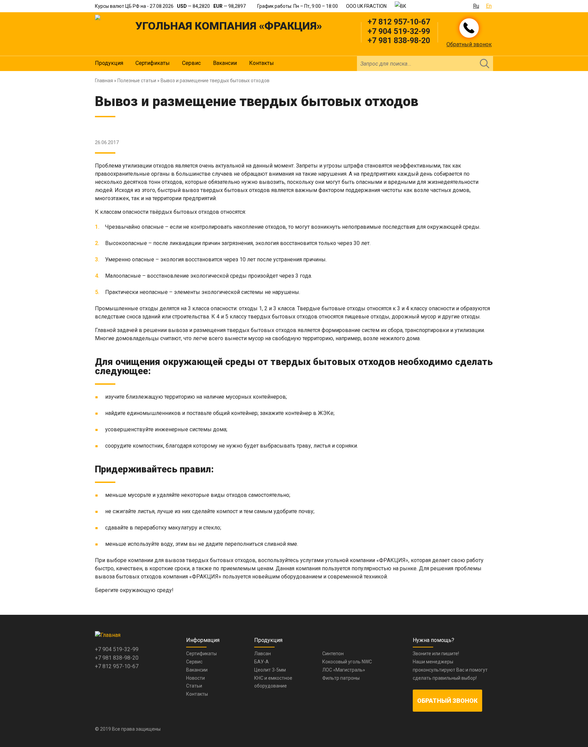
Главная (104, 80)
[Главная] (107, 19)
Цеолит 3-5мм (270, 670)
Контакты (261, 63)
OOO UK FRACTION (366, 6)
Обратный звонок (469, 44)
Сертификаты (152, 63)
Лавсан (262, 653)
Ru (476, 6)
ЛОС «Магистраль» (343, 670)
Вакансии (225, 63)
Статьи (194, 686)
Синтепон (333, 653)
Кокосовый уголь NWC (347, 661)
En (489, 6)
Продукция (109, 63)
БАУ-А (261, 661)
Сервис (191, 63)
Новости (195, 678)
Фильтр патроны (341, 678)
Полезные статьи (136, 80)
